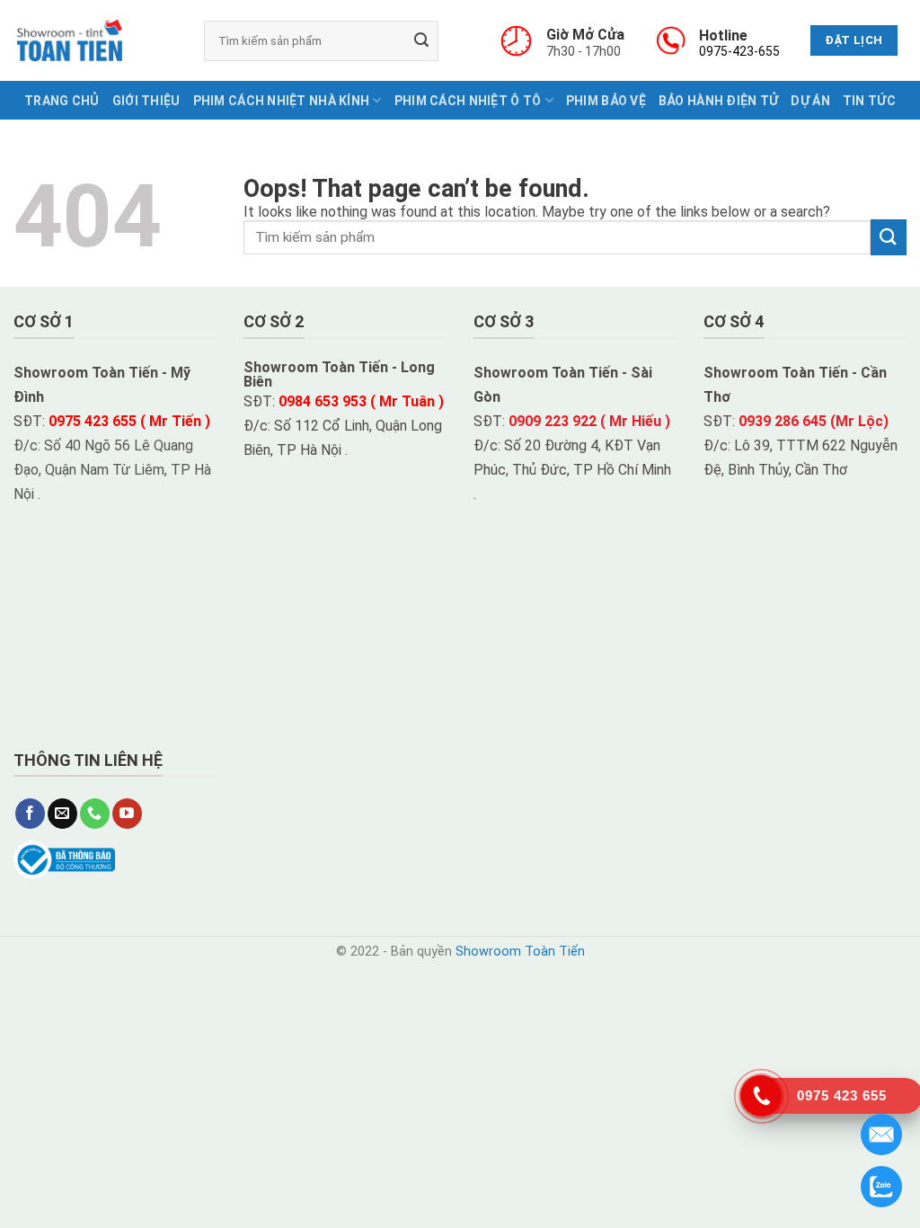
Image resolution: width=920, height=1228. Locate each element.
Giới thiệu (146, 100)
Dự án (810, 100)
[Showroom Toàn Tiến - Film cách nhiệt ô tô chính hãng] (69, 40)
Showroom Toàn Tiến (520, 951)
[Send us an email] (62, 813)
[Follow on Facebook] (30, 813)
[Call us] (95, 813)
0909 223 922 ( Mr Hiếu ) (589, 421)
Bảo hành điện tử (718, 100)
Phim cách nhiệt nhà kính (281, 100)
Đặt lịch (853, 40)
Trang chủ (62, 100)
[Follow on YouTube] (127, 813)
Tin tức (869, 100)
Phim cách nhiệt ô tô (468, 100)
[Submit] (421, 40)
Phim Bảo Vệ (606, 100)
